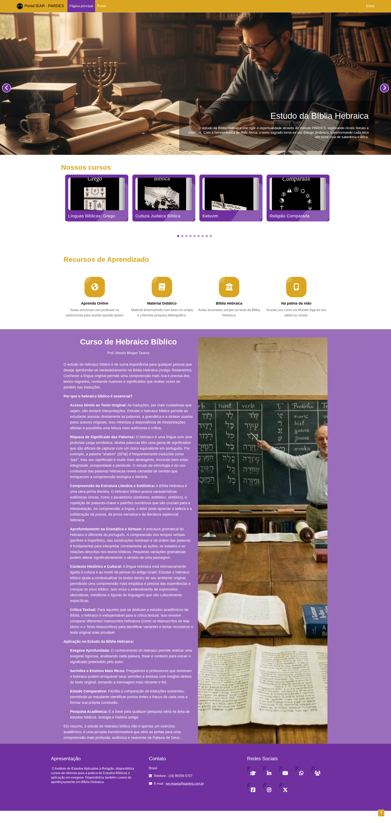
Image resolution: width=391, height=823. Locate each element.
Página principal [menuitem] (81, 6)
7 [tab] (203, 236)
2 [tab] (182, 236)
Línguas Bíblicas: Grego (91, 215)
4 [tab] (190, 236)
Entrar (370, 6)
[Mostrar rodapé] (381, 813)
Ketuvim (210, 215)
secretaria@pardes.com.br (185, 783)
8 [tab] (207, 236)
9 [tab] (211, 236)
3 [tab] (186, 236)
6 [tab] (199, 236)
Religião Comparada (290, 215)
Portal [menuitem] (101, 6)
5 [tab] (194, 236)
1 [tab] (178, 236)
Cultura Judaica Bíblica (157, 215)
